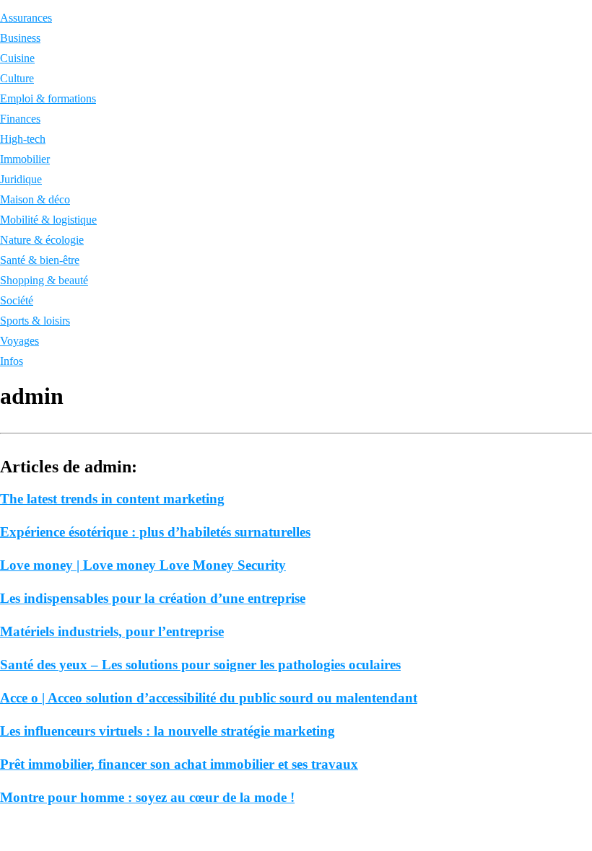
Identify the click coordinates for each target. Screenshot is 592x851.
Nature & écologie (42, 240)
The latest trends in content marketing (112, 498)
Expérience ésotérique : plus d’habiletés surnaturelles (155, 531)
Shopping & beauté (44, 280)
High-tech (22, 139)
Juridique (21, 179)
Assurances (26, 18)
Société (16, 300)
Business (20, 38)
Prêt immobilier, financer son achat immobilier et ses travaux (179, 764)
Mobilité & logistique (48, 219)
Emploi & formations (48, 98)
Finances (20, 119)
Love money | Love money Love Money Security (143, 565)
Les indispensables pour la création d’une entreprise (152, 598)
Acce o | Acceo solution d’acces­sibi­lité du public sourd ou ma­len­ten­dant (208, 697)
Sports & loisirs (35, 320)
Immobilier (25, 159)
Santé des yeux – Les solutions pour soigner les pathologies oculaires (200, 664)
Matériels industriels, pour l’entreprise (112, 631)
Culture (17, 78)
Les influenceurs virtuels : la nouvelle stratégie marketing (167, 730)
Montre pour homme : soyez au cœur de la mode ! (147, 797)
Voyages (19, 341)
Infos (11, 361)
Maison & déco (35, 199)
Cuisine (17, 58)
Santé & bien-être (39, 260)
